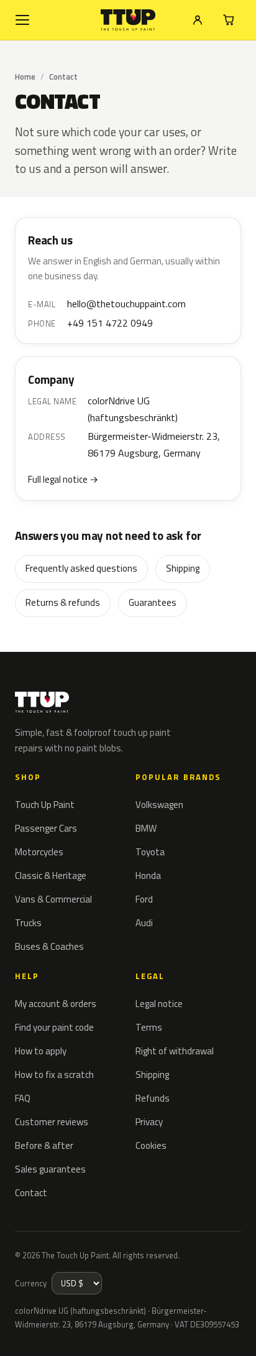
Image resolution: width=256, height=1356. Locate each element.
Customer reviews (51, 1122)
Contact (31, 1193)
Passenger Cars (46, 828)
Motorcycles (39, 852)
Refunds (152, 1098)
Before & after (44, 1145)
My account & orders (55, 1003)
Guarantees (152, 602)
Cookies (151, 1145)
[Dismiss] (237, 1332)
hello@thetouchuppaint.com (126, 303)
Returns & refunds (62, 602)
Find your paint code (54, 1027)
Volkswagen (159, 804)
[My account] (197, 19)
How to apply (40, 1051)
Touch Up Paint (45, 804)
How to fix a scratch (54, 1074)
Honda (148, 875)
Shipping (182, 568)
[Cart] (228, 19)
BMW (146, 828)
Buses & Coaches (49, 946)
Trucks (28, 923)
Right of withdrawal (174, 1051)
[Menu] (22, 19)
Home (25, 76)
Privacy (149, 1122)
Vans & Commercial (53, 899)
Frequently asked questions (81, 568)
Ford (144, 899)
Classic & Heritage (50, 875)
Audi (144, 923)
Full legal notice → (63, 479)
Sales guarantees (50, 1169)
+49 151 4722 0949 (110, 322)
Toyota (150, 852)
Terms (148, 1027)
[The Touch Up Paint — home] (128, 20)
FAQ (22, 1098)
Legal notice (159, 1003)
